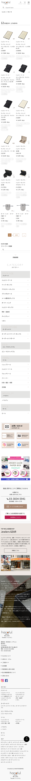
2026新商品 (4, 58)
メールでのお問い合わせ (16, 506)
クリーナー (5, 378)
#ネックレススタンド (15, 751)
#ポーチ (10, 742)
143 (16, 235)
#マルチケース (4, 760)
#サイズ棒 (11, 753)
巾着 (2, 226)
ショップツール (6, 364)
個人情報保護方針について (9, 672)
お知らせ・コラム (6, 659)
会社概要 (4, 666)
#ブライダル (4, 755)
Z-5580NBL (4, 84)
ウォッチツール (6, 373)
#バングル (21, 746)
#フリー (16, 746)
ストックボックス (10, 56)
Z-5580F (18, 118)
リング (3, 56)
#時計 (25, 744)
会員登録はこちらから (15, 517)
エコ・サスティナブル (7, 713)
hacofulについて (6, 656)
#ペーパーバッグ (5, 751)
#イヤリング (16, 742)
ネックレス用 (19, 91)
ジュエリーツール (7, 369)
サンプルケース (9, 159)
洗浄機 (4, 387)
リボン (17, 700)
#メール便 (19, 749)
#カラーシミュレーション (11, 757)
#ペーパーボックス (12, 749)
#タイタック (4, 749)
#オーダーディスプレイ (20, 755)
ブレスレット (11, 89)
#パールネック (10, 746)
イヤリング (19, 193)
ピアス (18, 195)
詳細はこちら (15, 550)
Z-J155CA (18, 187)
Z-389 (2, 218)
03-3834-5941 (17, 498)
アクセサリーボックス (7, 694)
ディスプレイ (5, 700)
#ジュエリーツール (18, 753)
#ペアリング (13, 744)
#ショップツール (24, 751)
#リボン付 (20, 757)
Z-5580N (3, 119)
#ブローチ (3, 746)
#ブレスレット (20, 744)
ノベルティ (5, 400)
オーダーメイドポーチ (21, 706)
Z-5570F (3, 153)
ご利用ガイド (5, 662)
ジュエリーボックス (20, 146)
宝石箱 (18, 197)
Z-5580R (3, 50)
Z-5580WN (19, 81)
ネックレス (4, 89)
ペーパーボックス (20, 692)
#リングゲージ (4, 753)
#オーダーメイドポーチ (6, 762)
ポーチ (11, 214)
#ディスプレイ (4, 742)
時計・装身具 (19, 698)
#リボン (3, 757)
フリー (18, 123)
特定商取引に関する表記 (8, 669)
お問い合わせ (5, 676)
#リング (3, 744)
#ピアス (7, 744)
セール (4, 413)
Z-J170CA (3, 187)
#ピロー (9, 755)
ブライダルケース (20, 694)
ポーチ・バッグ (4, 214)
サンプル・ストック (5, 44)
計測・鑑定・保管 (7, 382)
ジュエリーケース (5, 41)
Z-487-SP (18, 153)
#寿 (13, 755)
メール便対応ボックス (7, 696)
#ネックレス (22, 742)
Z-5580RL (18, 50)
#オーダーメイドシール (14, 760)
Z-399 (17, 218)
